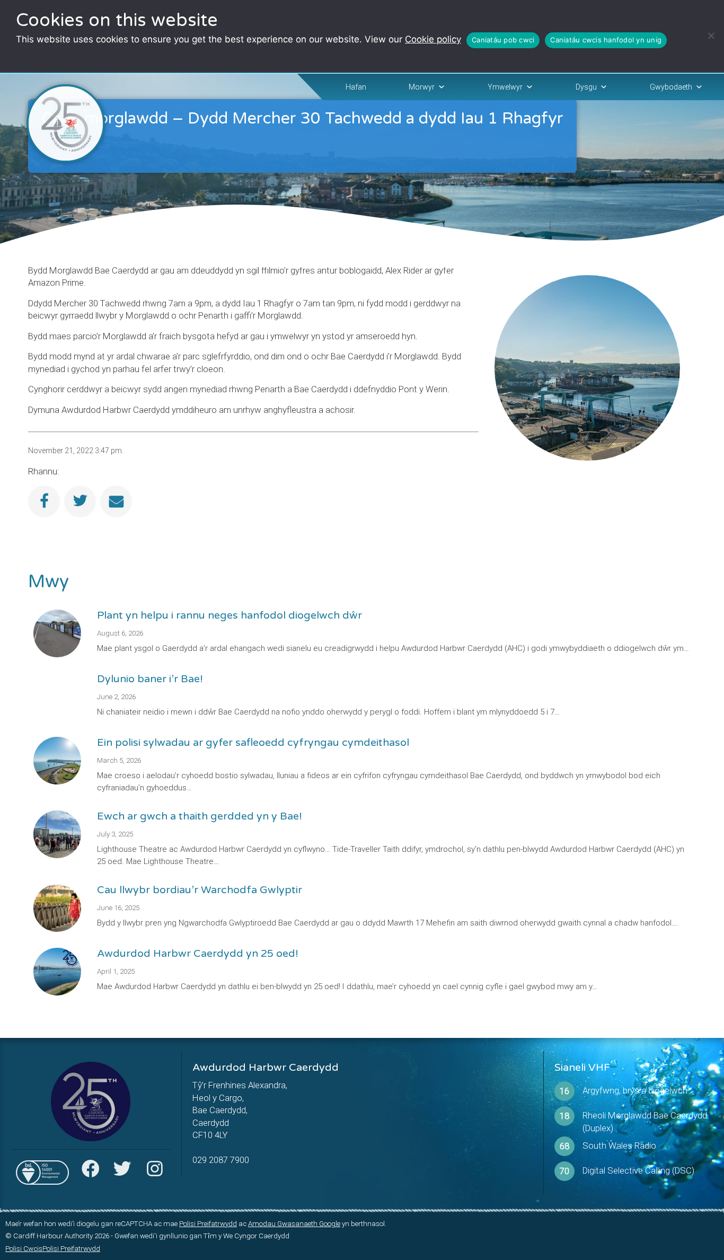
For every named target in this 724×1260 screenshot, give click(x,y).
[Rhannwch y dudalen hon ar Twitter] (80, 501)
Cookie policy (433, 39)
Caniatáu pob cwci (503, 40)
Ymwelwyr (505, 87)
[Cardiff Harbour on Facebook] (90, 1172)
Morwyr (422, 87)
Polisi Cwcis (23, 1249)
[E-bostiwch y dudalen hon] (116, 501)
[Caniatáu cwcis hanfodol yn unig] (710, 35)
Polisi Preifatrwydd (208, 1224)
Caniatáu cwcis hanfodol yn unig (605, 40)
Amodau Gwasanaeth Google (294, 1224)
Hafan (356, 87)
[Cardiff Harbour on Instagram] (154, 1172)
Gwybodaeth (671, 87)
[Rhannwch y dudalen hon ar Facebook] (44, 501)
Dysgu (586, 87)
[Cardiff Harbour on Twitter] (122, 1172)
